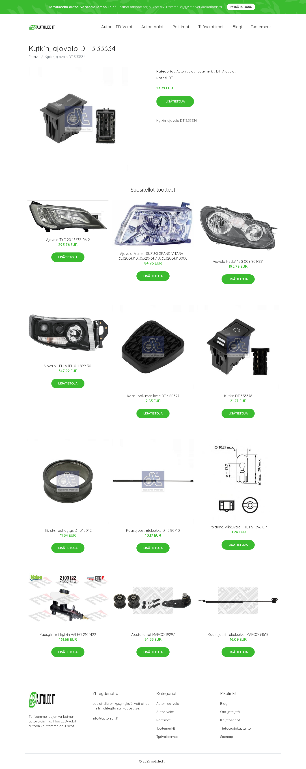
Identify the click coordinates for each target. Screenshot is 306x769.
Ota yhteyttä (230, 712)
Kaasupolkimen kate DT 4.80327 (153, 396)
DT (218, 71)
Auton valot (152, 26)
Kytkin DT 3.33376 (238, 396)
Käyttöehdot (230, 720)
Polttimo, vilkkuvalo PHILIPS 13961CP (238, 527)
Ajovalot (228, 71)
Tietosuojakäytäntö (235, 728)
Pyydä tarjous (241, 7)
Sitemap (226, 737)
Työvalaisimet (211, 26)
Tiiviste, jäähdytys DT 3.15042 (68, 530)
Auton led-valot (168, 703)
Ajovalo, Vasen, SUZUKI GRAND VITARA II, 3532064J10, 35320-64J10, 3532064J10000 (153, 256)
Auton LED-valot (116, 26)
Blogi (237, 26)
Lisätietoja (175, 101)
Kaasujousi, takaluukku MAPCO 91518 (238, 634)
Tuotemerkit (262, 26)
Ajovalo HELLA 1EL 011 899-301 (68, 366)
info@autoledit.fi (105, 718)
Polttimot (180, 26)
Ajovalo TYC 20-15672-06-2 (68, 239)
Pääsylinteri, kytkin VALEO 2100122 (68, 634)
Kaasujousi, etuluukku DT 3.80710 (153, 530)
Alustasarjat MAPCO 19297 (153, 634)
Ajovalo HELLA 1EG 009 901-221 (238, 261)
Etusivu (34, 57)
